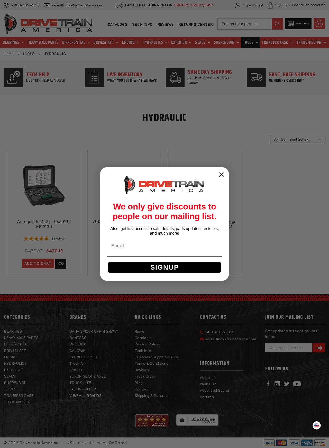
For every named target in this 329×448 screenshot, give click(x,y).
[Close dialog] (221, 174)
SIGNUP (164, 267)
